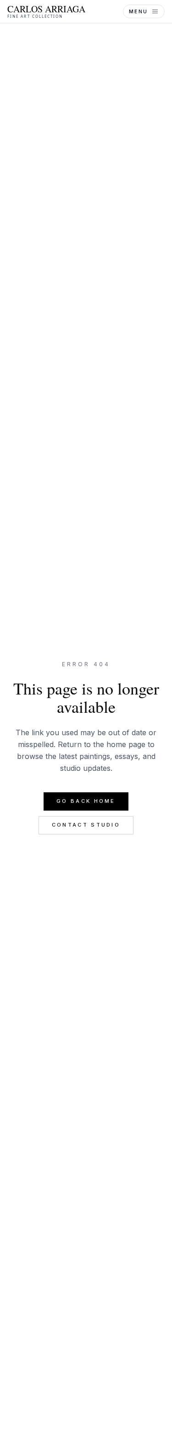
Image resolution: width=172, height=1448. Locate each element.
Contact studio (86, 825)
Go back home (86, 801)
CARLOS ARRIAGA (46, 11)
